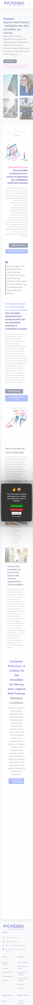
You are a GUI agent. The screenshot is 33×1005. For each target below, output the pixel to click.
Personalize (16, 513)
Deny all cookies (17, 509)
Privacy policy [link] (16, 516)
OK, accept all (17, 506)
